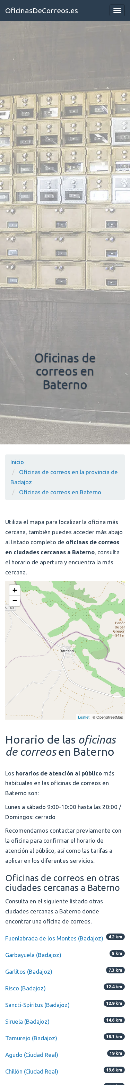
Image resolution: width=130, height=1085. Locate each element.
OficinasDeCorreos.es (41, 10)
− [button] (14, 600)
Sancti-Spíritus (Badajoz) (37, 1004)
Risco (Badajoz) (25, 988)
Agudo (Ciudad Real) (31, 1054)
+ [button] (14, 590)
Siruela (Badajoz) (27, 1021)
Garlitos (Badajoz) (28, 971)
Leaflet (83, 717)
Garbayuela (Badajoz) (33, 955)
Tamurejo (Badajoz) (31, 1038)
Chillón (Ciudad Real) (31, 1071)
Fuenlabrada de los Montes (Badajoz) (54, 938)
